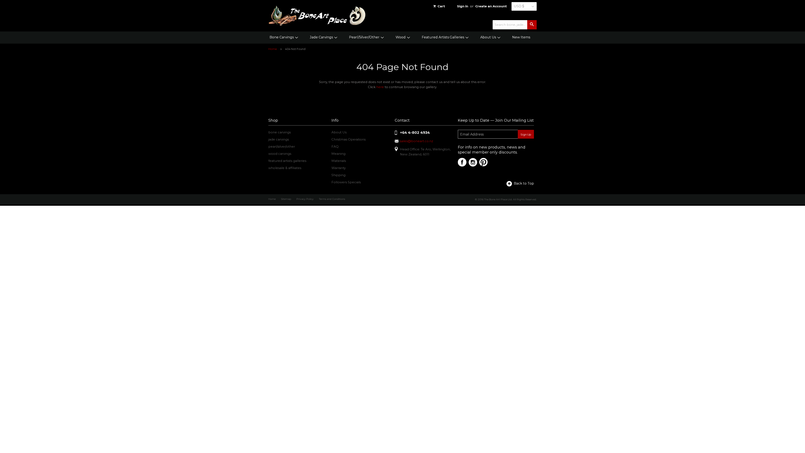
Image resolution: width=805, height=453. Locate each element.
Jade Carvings (322, 37)
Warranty (338, 168)
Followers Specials (346, 182)
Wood (401, 37)
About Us (488, 37)
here (380, 87)
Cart (441, 6)
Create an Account (491, 6)
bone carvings (279, 132)
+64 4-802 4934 (415, 132)
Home (272, 49)
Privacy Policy (305, 198)
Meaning (338, 154)
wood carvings (279, 154)
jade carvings (278, 139)
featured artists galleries (287, 161)
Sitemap (286, 198)
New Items (521, 37)
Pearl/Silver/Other (364, 37)
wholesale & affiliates (284, 168)
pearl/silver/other (281, 146)
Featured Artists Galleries (443, 37)
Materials (338, 161)
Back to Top (524, 183)
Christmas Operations (348, 139)
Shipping (338, 175)
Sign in (462, 6)
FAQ (335, 146)
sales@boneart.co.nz (416, 141)
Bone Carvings (282, 37)
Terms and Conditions (332, 198)
